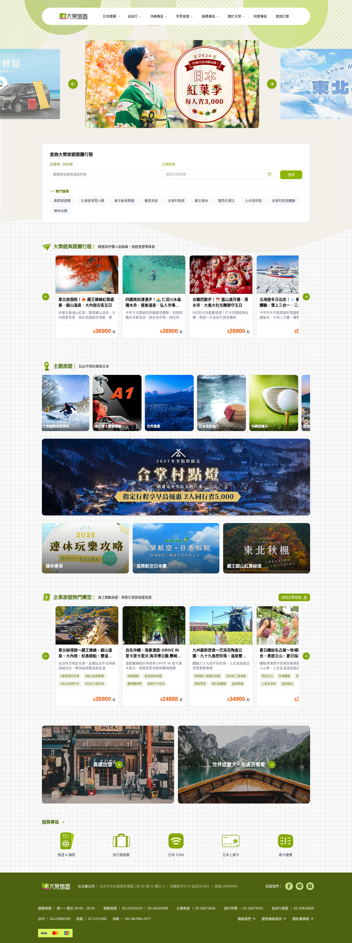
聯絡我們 (244, 919)
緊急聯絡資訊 (272, 919)
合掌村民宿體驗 (283, 201)
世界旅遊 (182, 16)
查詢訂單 (282, 16)
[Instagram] (310, 886)
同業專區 (260, 16)
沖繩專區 (157, 16)
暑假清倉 (151, 201)
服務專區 (208, 16)
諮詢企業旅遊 (291, 597)
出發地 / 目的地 (61, 164)
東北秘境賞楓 (124, 201)
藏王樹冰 (201, 201)
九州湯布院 (253, 201)
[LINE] (299, 886)
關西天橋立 (226, 201)
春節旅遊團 (62, 201)
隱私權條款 (300, 919)
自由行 (133, 16)
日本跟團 (109, 16)
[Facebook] (289, 886)
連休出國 (60, 211)
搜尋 (291, 175)
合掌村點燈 (176, 201)
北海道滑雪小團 (92, 201)
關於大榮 (234, 16)
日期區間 (168, 164)
